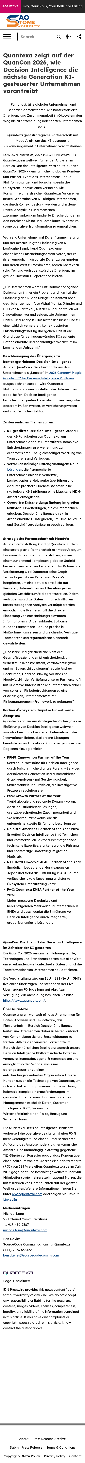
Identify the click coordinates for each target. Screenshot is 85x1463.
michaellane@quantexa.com (25, 1230)
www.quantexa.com (27, 1194)
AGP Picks (10, 6)
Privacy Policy (54, 1456)
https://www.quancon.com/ (24, 1000)
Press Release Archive (49, 1439)
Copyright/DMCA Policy (22, 1456)
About (23, 1439)
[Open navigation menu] (7, 37)
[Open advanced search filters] (68, 36)
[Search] (58, 36)
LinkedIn (10, 1199)
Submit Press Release (26, 1447)
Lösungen (14, 469)
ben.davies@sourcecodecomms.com (31, 1255)
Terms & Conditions (60, 1447)
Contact (75, 1456)
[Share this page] (79, 37)
